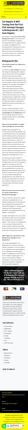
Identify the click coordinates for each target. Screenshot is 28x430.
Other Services (8, 343)
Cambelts (7, 338)
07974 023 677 (18, 280)
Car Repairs (7, 333)
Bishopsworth (8, 353)
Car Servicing (8, 326)
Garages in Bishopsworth (12, 415)
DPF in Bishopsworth (11, 423)
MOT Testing (8, 331)
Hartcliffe (7, 362)
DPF (5, 340)
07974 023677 (13, 403)
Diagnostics (7, 329)
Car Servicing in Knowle (17, 421)
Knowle (6, 360)
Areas (5, 350)
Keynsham (7, 358)
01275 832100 (5, 403)
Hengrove (7, 355)
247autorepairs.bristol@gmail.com (11, 410)
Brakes (6, 336)
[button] (3, 426)
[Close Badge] (22, 424)
